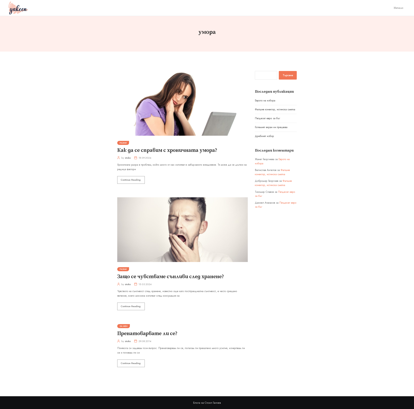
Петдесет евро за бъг (267, 118)
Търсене (288, 75)
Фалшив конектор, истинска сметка (275, 109)
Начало (398, 8)
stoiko (128, 158)
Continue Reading (131, 180)
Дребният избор (264, 136)
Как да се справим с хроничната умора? (167, 150)
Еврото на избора (265, 100)
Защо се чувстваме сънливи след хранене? (170, 276)
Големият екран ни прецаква (271, 127)
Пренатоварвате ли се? (147, 333)
